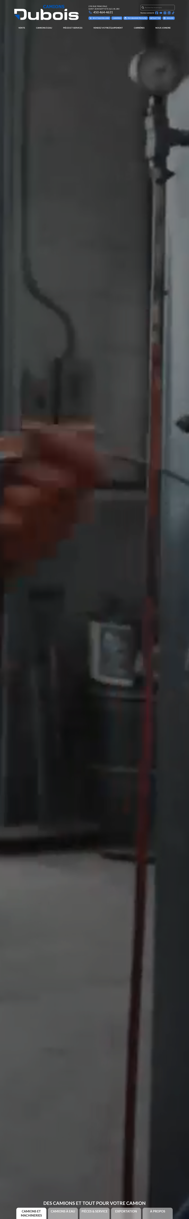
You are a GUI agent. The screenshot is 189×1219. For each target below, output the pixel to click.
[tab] (31, 1213)
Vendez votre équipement (108, 27)
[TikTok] (173, 12)
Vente (21, 27)
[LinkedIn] (169, 12)
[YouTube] (160, 12)
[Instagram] (164, 12)
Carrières (139, 27)
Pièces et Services (72, 27)
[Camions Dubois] (46, 12)
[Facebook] (156, 12)
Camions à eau (44, 27)
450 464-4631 (103, 12)
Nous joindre (163, 27)
